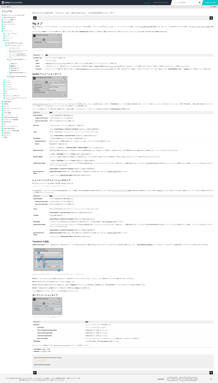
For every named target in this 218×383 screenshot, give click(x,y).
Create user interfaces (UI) (11, 117)
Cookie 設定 (161, 379)
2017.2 (45, 351)
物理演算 (6, 104)
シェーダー (8, 84)
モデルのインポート (14, 48)
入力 (5, 26)
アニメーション (8, 115)
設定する (160, 190)
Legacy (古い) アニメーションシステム (55, 63)
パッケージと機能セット (10, 19)
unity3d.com (208, 2)
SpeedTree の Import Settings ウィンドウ (18, 77)
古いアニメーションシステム (61, 345)
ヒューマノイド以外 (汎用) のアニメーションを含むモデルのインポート (18, 55)
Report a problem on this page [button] (42, 364)
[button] (37, 361)
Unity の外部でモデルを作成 (14, 43)
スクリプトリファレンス (160, 2)
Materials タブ (15, 70)
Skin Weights (109, 221)
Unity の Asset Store (9, 128)
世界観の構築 (7, 101)
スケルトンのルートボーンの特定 (201, 26)
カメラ (7, 36)
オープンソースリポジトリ (11, 126)
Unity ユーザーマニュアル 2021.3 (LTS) (14, 15)
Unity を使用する (8, 22)
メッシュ (7, 80)
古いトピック (7, 135)
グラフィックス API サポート (13, 95)
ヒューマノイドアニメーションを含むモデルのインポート (18, 51)
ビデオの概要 (7, 113)
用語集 (5, 137)
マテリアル (8, 87)
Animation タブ (15, 68)
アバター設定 (53, 215)
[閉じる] (211, 379)
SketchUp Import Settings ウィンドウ (18, 73)
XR (4, 124)
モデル (7, 40)
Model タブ (14, 63)
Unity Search (7, 133)
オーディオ (7, 110)
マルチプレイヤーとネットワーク (12, 108)
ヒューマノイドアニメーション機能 (121, 190)
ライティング (9, 38)
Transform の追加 (112, 171)
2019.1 (44, 349)
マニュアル (147, 2)
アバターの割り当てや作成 (145, 26)
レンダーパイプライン (11, 33)
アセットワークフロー (9, 24)
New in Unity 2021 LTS (9, 17)
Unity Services (7, 121)
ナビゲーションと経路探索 (11, 119)
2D (4, 28)
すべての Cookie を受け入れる (188, 379)
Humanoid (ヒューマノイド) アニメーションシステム (95, 69)
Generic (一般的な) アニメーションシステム (106, 66)
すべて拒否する (172, 379)
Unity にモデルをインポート (14, 45)
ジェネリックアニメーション (40, 104)
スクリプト (7, 106)
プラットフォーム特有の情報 (11, 130)
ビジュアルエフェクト (11, 89)
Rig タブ (13, 66)
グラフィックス (8, 31)
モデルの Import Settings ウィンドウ (17, 60)
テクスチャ (8, 82)
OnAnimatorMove (116, 109)
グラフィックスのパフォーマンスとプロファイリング (16, 98)
